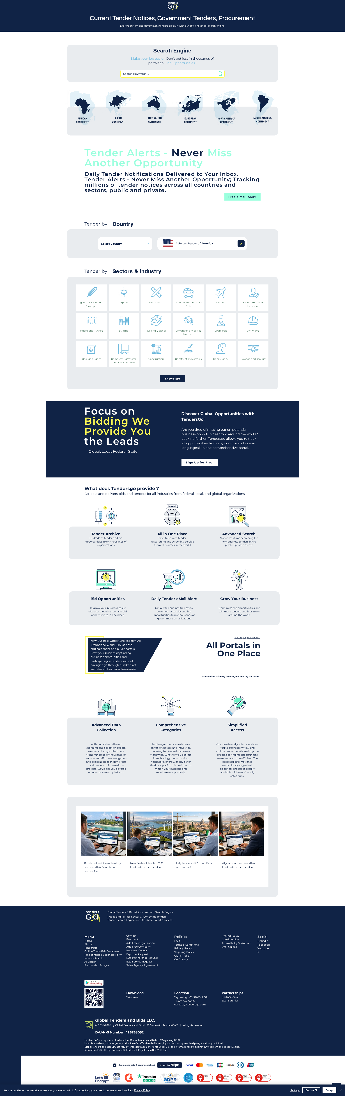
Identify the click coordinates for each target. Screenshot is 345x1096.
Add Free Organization (140, 943)
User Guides (229, 946)
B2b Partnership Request (142, 957)
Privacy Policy (142, 1090)
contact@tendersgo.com (190, 1004)
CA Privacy (181, 959)
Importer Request (137, 950)
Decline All (311, 1090)
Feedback (132, 939)
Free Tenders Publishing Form (103, 954)
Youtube (263, 948)
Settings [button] (295, 1090)
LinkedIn (262, 941)
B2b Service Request (139, 961)
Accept (329, 1090)
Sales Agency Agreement (142, 965)
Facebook (263, 944)
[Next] (241, 243)
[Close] (341, 1090)
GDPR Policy (182, 955)
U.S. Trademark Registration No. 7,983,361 (144, 1050)
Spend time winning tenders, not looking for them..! (231, 676)
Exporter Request (137, 954)
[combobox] (125, 243)
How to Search (93, 958)
